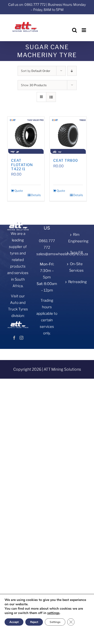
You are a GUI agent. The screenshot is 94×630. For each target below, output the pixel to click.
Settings (55, 622)
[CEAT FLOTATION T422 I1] (25, 135)
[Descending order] (72, 71)
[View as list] (51, 97)
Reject (34, 622)
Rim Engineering (76, 237)
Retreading (76, 282)
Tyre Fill (76, 252)
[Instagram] (21, 338)
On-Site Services (76, 267)
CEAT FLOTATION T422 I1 (22, 164)
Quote (18, 190)
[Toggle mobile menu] (84, 30)
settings (53, 613)
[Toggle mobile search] (74, 30)
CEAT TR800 (65, 160)
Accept (14, 622)
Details (36, 195)
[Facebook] (14, 338)
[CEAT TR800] (68, 135)
